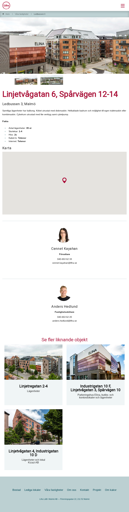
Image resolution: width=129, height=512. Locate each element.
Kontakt (84, 489)
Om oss (71, 489)
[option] (26, 80)
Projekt (97, 489)
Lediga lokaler (32, 489)
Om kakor (111, 489)
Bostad (16, 489)
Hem (8, 14)
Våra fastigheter (21, 14)
